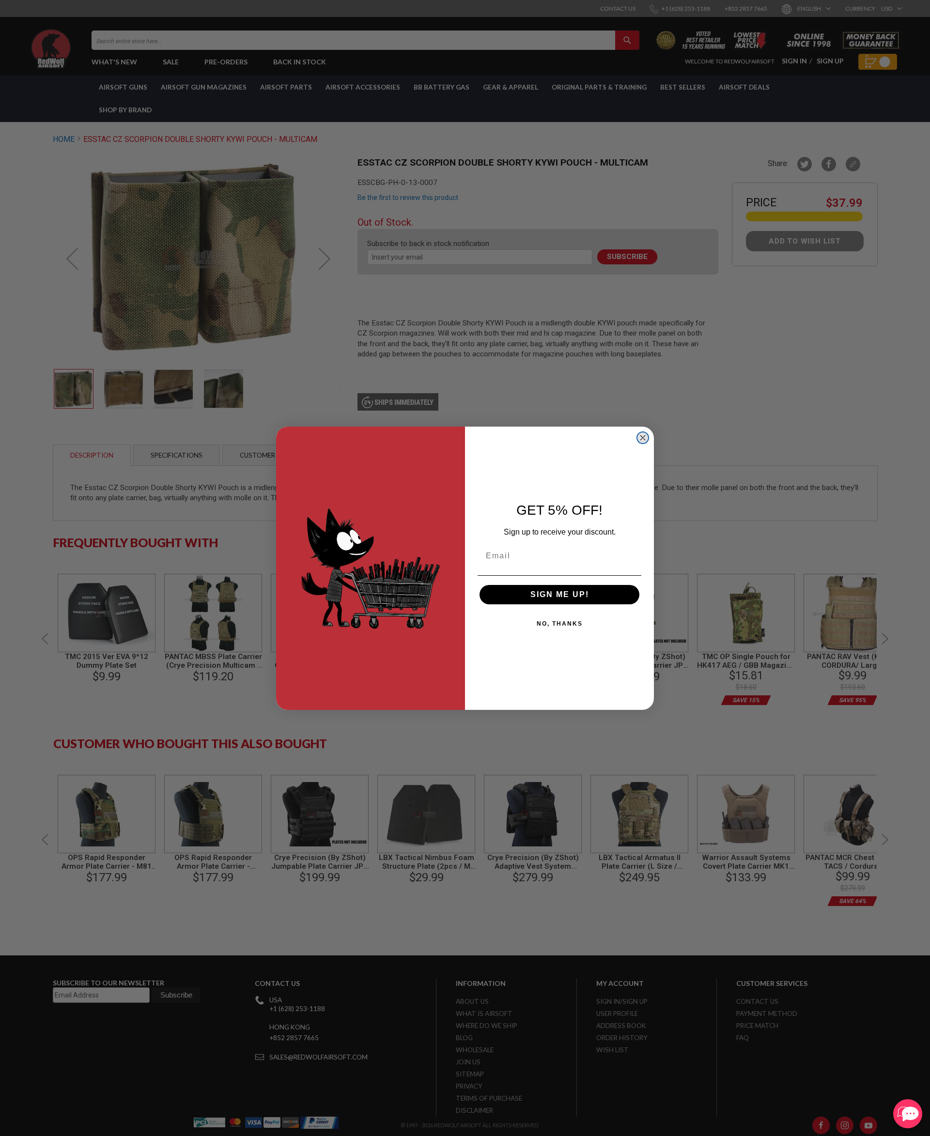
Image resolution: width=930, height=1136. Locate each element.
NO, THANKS (560, 623)
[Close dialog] (642, 437)
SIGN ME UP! (559, 594)
